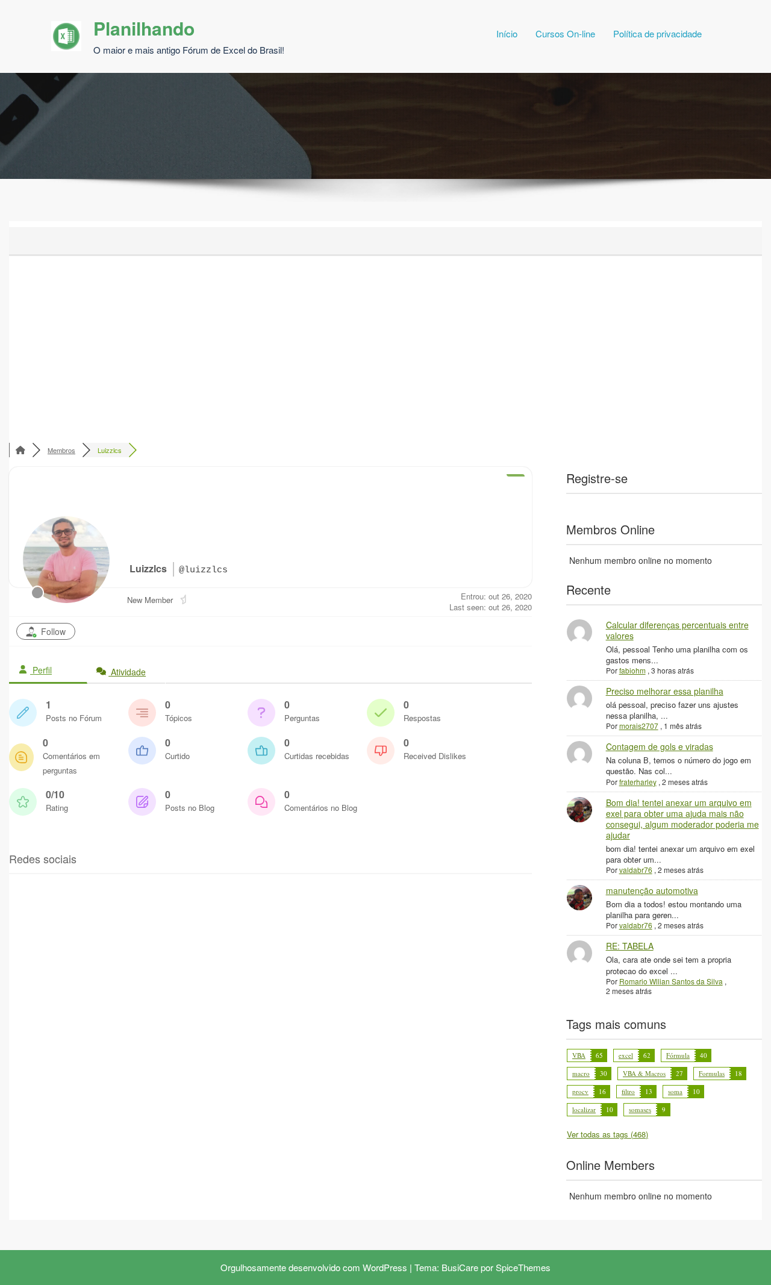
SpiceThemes (523, 1267)
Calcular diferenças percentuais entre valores (677, 630)
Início (506, 33)
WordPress (385, 1267)
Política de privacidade (657, 33)
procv (580, 1091)
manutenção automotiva (652, 890)
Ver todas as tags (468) (607, 1134)
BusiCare (460, 1267)
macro (581, 1073)
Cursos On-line (565, 33)
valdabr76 (635, 869)
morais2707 (638, 726)
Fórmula (678, 1055)
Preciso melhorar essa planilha (664, 691)
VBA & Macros (644, 1073)
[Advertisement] (385, 346)
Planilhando (144, 28)
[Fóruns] (20, 450)
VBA (578, 1055)
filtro (628, 1091)
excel (626, 1055)
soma (675, 1091)
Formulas (712, 1073)
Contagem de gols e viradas (659, 746)
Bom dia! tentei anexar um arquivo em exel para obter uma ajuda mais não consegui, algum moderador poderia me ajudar (682, 818)
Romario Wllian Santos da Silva (671, 981)
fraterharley (638, 782)
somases (640, 1109)
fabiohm (632, 670)
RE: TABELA (630, 946)
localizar (584, 1109)
